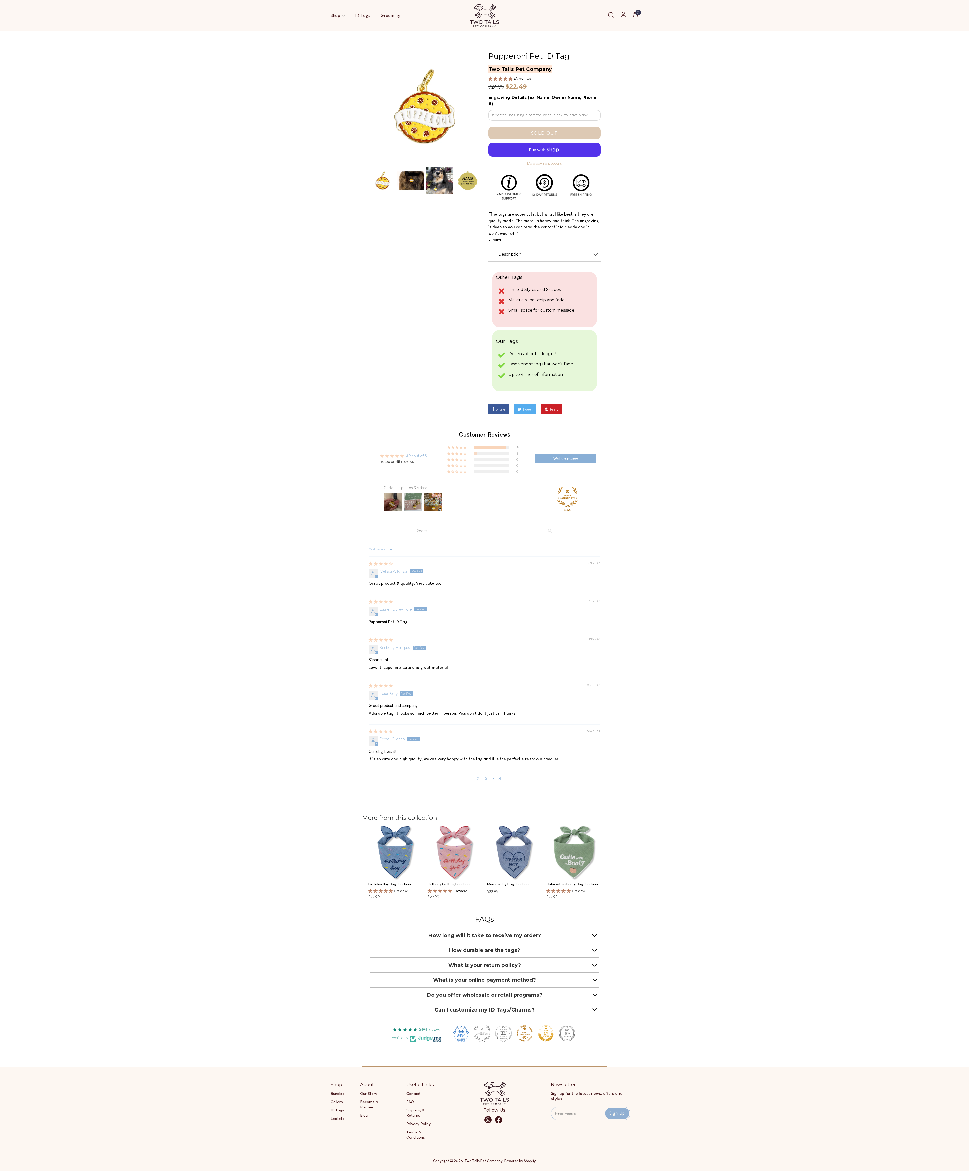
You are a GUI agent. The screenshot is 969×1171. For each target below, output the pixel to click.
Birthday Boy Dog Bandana (389, 884)
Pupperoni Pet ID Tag (529, 56)
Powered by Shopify (520, 1161)
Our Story (368, 1093)
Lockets (337, 1118)
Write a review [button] (565, 459)
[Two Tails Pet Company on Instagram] (488, 1122)
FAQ (410, 1102)
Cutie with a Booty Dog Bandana (572, 884)
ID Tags (362, 15)
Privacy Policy (418, 1124)
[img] (381, 564)
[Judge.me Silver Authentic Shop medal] (482, 1033)
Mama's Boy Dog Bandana (508, 884)
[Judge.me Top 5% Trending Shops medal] (567, 1033)
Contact (413, 1093)
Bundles (337, 1093)
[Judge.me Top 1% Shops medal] (546, 1033)
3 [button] (486, 778)
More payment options (544, 163)
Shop (336, 15)
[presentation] (363, 180)
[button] (501, 79)
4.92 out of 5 (416, 456)
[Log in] (623, 16)
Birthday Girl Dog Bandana (449, 884)
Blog (364, 1115)
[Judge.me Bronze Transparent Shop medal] (525, 1033)
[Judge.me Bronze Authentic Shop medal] (567, 497)
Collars (337, 1102)
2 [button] (478, 778)
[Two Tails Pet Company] (494, 1103)
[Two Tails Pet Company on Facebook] (498, 1122)
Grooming (391, 15)
